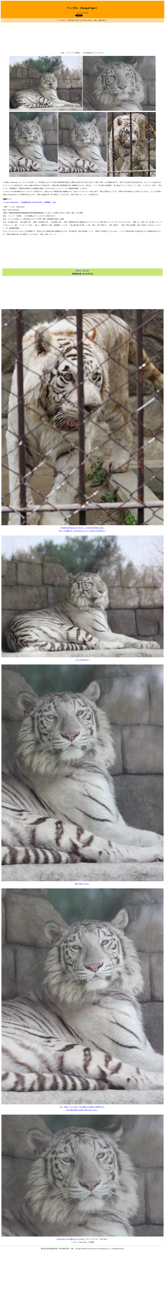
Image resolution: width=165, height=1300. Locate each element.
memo (54, 202)
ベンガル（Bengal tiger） (11, 202)
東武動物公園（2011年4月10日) (31, 202)
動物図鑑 (47, 202)
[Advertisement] (82, 36)
